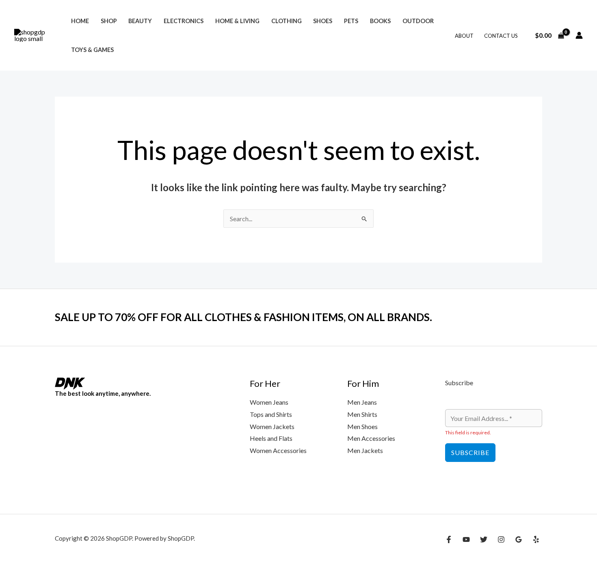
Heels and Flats (271, 438)
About (464, 35)
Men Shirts (362, 414)
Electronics (183, 20)
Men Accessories (371, 438)
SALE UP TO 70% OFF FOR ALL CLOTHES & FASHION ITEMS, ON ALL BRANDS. (243, 317)
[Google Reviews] (518, 539)
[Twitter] (483, 539)
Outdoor (418, 20)
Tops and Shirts (271, 414)
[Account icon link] (579, 35)
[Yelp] (536, 539)
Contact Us (501, 35)
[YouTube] (466, 539)
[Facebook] (448, 539)
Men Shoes (362, 426)
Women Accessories (278, 450)
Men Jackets (365, 450)
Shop (109, 20)
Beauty (140, 20)
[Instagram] (501, 539)
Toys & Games (92, 49)
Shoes (322, 20)
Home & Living (237, 20)
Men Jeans (362, 402)
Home (80, 20)
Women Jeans (269, 402)
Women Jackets (272, 426)
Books (380, 20)
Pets (351, 20)
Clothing (286, 20)
